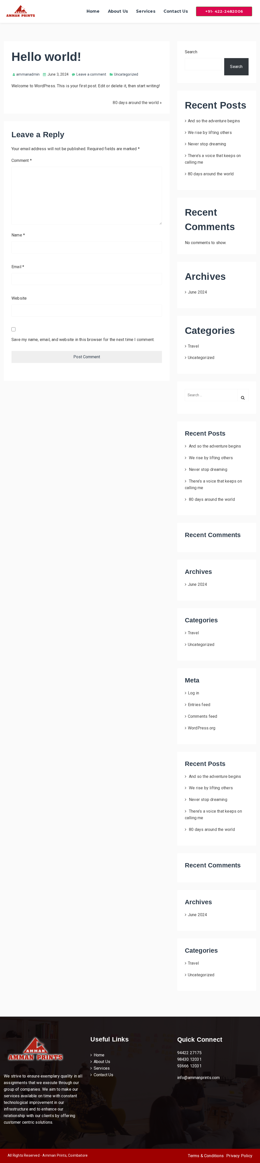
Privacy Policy (239, 1155)
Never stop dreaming (207, 144)
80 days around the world (136, 102)
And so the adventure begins (214, 120)
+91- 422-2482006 (224, 11)
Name (18, 235)
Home (93, 11)
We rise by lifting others (210, 132)
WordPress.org (202, 728)
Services (145, 11)
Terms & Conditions (206, 1155)
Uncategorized (201, 357)
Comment (21, 160)
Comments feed (202, 716)
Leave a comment (91, 74)
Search (191, 51)
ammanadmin (28, 74)
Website (19, 298)
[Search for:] (217, 397)
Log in (193, 693)
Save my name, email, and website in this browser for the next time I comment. (82, 339)
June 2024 (197, 292)
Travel (193, 346)
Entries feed (199, 704)
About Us (118, 11)
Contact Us (176, 11)
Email (17, 266)
